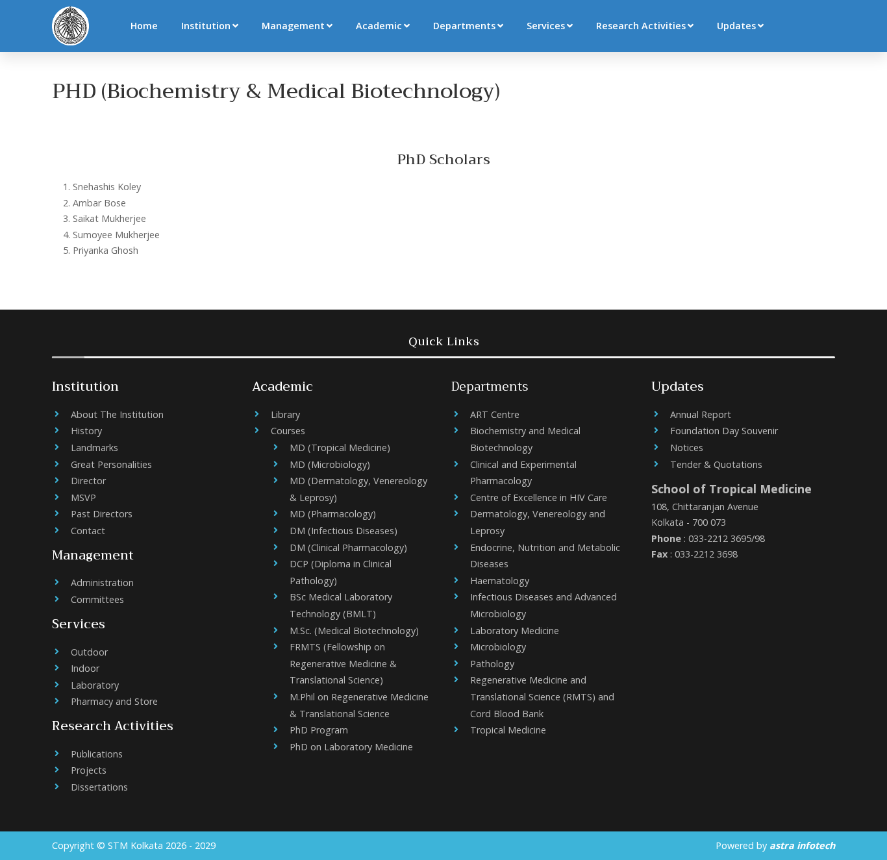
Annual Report (700, 414)
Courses (288, 430)
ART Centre (494, 414)
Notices (686, 447)
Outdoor (89, 652)
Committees (97, 599)
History (86, 430)
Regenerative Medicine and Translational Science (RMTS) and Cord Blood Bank (542, 696)
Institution (206, 25)
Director (88, 480)
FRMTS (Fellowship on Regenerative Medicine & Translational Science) (343, 663)
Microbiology (498, 647)
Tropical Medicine (508, 730)
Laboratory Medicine (514, 630)
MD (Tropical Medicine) (340, 447)
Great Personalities (111, 464)
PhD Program (319, 730)
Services (546, 25)
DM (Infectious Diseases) (343, 530)
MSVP (83, 497)
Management (293, 25)
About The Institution (117, 414)
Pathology (492, 663)
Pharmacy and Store (114, 701)
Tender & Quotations (716, 464)
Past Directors (101, 514)
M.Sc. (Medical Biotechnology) (354, 630)
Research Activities (641, 25)
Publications (97, 754)
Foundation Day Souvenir (724, 430)
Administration (102, 582)
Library (285, 414)
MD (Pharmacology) (333, 514)
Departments (464, 25)
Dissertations (99, 787)
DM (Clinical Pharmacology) (348, 547)
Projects (88, 770)
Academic (379, 25)
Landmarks (94, 447)
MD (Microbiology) (330, 464)
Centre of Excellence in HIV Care (538, 497)
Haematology (499, 580)
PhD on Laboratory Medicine (351, 747)
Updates (736, 25)
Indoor (85, 668)
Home (144, 25)
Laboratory (95, 685)
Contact (88, 530)
